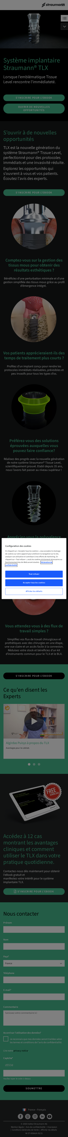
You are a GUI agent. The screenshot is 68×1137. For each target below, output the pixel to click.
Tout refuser (34, 574)
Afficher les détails (34, 591)
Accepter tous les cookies (34, 582)
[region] (34, 568)
